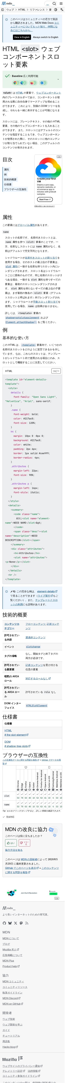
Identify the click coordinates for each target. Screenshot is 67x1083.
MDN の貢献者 (29, 859)
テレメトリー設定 (12, 1070)
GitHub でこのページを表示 (20, 868)
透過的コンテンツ (35, 637)
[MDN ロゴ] (8, 908)
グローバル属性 (26, 225)
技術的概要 (10, 179)
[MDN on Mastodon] (21, 923)
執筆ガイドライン (12, 992)
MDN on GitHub (11, 1003)
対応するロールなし (37, 678)
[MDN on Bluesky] (10, 923)
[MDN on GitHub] (4, 923)
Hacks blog (8, 1046)
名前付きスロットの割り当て (41, 257)
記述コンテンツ (34, 665)
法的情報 (33, 1070)
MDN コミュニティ (13, 981)
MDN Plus (8, 960)
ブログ (6, 943)
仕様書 (8, 184)
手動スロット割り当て (45, 301)
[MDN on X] (15, 923)
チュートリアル (11, 1035)
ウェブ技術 (8, 1019)
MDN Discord (10, 998)
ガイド (6, 1030)
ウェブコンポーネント (48, 92)
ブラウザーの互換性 (15, 189)
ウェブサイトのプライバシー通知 (21, 1065)
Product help (9, 966)
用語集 (6, 1041)
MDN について (10, 938)
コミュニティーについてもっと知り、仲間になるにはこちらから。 (34, 26)
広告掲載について (12, 955)
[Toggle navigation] (61, 3)
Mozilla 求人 (9, 949)
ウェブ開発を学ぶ (12, 1024)
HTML (19, 92)
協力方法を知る (14, 850)
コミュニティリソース (14, 987)
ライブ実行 (44, 595)
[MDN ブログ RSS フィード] (27, 923)
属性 (6, 169)
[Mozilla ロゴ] (12, 1058)
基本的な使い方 (15, 338)
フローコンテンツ (35, 623)
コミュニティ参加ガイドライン (19, 1075)
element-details (46, 591)
